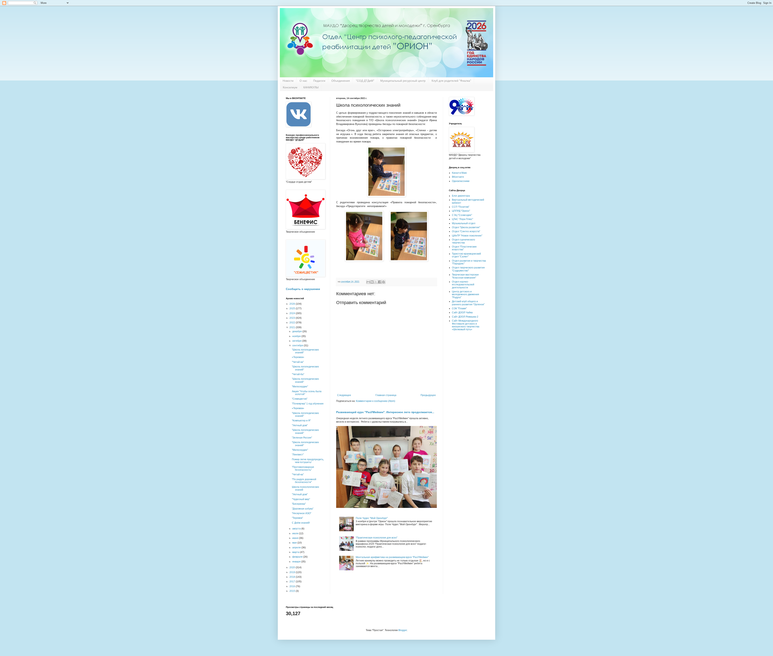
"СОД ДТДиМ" (365, 80)
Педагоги (319, 80)
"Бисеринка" (299, 503)
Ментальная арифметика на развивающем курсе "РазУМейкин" (392, 557)
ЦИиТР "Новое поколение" (467, 235)
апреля (296, 547)
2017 (292, 581)
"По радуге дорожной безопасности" (304, 481)
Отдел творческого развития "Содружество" (468, 269)
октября (297, 340)
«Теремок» (298, 357)
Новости (288, 80)
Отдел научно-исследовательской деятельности (463, 284)
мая (294, 542)
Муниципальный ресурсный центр (403, 80)
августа (296, 528)
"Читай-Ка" (298, 374)
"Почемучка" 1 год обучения (307, 403)
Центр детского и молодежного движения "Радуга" (465, 294)
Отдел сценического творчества (463, 241)
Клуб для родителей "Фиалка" (451, 80)
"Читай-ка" (298, 362)
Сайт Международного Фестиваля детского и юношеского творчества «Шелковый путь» (465, 325)
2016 (292, 586)
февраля (297, 556)
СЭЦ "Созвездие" (462, 215)
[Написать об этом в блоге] (372, 282)
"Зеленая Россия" (302, 437)
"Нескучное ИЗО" (301, 513)
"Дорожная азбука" (302, 508)
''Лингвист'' (298, 454)
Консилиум (290, 87)
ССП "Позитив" (460, 206)
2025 (292, 308)
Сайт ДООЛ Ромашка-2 (465, 316)
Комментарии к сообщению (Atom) (375, 401)
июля (295, 533)
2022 (292, 322)
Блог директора (461, 195)
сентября (298, 345)
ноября (296, 336)
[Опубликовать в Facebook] (380, 282)
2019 (292, 572)
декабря (297, 331)
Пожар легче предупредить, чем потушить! (308, 461)
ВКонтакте (458, 176)
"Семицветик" (299, 398)
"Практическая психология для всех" (376, 537)
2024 (292, 313)
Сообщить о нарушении (303, 289)
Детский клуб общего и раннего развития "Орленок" (468, 303)
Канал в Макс (459, 172)
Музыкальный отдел (463, 223)
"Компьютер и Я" (301, 420)
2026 (292, 303)
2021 (292, 327)
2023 (292, 318)
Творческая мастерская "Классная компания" (465, 276)
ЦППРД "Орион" (461, 210)
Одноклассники (460, 181)
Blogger (402, 630)
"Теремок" (297, 518)
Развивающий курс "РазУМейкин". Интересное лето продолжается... (385, 412)
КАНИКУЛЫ (310, 87)
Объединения (340, 80)
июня (295, 538)
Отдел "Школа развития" (466, 227)
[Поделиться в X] (376, 282)
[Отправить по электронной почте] (368, 282)
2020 (292, 567)
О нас (303, 80)
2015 (292, 591)
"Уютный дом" (300, 425)
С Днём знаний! (301, 522)
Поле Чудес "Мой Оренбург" (372, 518)
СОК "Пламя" (459, 308)
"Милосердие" (300, 386)
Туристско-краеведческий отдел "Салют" (466, 255)
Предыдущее (428, 395)
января (296, 561)
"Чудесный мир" (301, 499)
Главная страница (385, 395)
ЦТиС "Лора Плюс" (462, 219)
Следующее (344, 395)
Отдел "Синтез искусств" (466, 231)
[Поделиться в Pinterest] (383, 282)
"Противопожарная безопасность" (303, 468)
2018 (292, 577)
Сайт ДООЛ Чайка (462, 312)
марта (296, 552)
